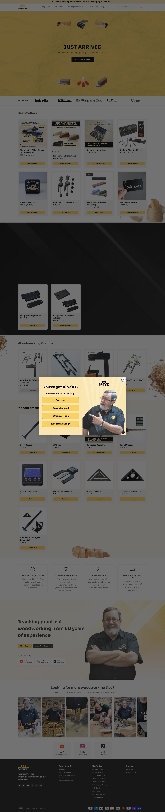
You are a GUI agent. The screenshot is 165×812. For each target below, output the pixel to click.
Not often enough (60, 424)
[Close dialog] (123, 380)
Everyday (60, 400)
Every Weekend (61, 408)
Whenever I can (61, 416)
